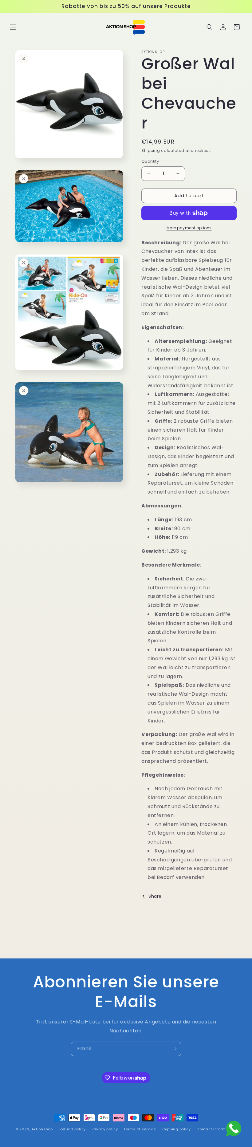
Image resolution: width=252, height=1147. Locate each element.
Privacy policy (105, 1129)
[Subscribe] (174, 1049)
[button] (13, 27)
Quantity (150, 161)
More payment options (189, 227)
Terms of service (140, 1129)
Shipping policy (176, 1129)
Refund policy (73, 1129)
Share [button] (155, 896)
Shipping (150, 150)
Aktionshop (42, 1129)
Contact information (215, 1129)
